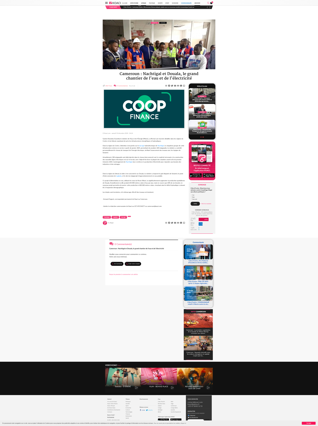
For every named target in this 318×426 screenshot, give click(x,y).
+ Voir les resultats (206, 203)
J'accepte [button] (308, 423)
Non (193, 197)
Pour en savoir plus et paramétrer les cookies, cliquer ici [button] (170, 423)
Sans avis (194, 199)
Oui (193, 195)
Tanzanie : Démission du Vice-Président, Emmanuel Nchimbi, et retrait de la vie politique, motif (152, 7)
